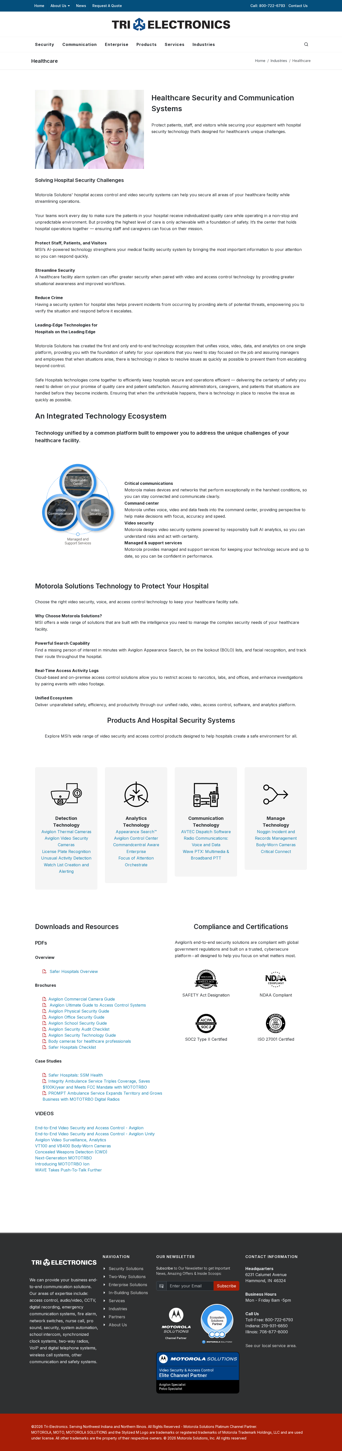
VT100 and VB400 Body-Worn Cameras (73, 1145)
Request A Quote (107, 6)
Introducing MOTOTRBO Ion (62, 1163)
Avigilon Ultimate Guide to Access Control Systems (97, 1005)
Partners (117, 1316)
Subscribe (226, 1285)
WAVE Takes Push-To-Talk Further (68, 1169)
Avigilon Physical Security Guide (78, 1011)
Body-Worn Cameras (276, 844)
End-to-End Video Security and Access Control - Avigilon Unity (95, 1133)
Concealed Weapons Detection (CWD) (71, 1151)
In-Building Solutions (128, 1292)
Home (39, 6)
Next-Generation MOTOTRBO (63, 1157)
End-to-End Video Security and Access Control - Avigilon (89, 1127)
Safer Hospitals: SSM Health (75, 1075)
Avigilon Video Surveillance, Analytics (70, 1139)
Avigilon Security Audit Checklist (78, 1029)
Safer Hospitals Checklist (72, 1047)
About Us (58, 6)
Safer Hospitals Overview (73, 971)
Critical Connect (276, 851)
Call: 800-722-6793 (268, 6)
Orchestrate (136, 864)
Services (117, 1300)
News (81, 6)
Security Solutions (126, 1268)
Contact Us (298, 6)
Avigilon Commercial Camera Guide (81, 999)
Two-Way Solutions (127, 1276)
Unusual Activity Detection (66, 858)
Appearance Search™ (136, 831)
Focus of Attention (136, 858)
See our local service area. (270, 1345)
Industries (279, 60)
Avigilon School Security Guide (77, 1023)
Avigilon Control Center (136, 838)
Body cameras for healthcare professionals (89, 1041)
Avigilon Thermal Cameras (66, 831)
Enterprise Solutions (128, 1284)
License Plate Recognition (66, 851)
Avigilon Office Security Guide (76, 1017)
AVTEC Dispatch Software (206, 831)
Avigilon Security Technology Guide (82, 1035)
